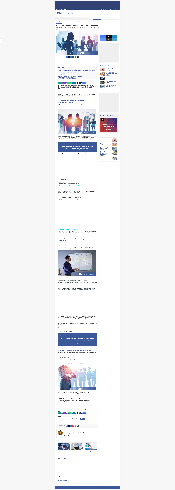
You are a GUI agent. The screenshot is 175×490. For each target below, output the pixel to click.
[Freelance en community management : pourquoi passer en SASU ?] (102, 74)
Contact (117, 487)
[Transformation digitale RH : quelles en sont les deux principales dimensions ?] (91, 446)
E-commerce (69, 17)
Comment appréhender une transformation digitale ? (67, 78)
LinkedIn (74, 82)
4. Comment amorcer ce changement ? (66, 75)
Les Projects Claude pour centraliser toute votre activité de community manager (111, 69)
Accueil (58, 21)
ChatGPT (59, 82)
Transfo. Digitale (64, 21)
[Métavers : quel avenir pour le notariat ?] (77, 446)
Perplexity (64, 82)
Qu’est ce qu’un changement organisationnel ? (67, 77)
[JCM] (65, 13)
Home (106, 487)
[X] (69, 57)
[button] (1, 41)
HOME (58, 17)
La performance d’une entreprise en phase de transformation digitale (70, 69)
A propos (109, 487)
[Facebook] (67, 57)
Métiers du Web (85, 17)
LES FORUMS (105, 9)
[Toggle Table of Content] (95, 67)
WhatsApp (69, 82)
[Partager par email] (78, 57)
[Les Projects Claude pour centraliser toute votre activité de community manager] (102, 69)
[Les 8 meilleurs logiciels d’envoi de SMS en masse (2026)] (102, 86)
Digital (61, 21)
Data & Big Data (63, 17)
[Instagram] (71, 435)
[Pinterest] (75, 57)
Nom (59, 472)
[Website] (64, 435)
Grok (80, 82)
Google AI (84, 82)
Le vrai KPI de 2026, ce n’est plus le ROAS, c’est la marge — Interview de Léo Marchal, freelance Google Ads (111, 78)
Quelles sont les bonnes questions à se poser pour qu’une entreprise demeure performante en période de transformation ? (77, 71)
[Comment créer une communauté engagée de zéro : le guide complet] (114, 158)
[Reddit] (75, 426)
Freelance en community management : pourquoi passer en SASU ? (111, 73)
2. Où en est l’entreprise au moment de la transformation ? (68, 73)
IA (73, 17)
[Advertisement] (98, 13)
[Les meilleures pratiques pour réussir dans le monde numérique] (64, 446)
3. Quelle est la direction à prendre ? (65, 74)
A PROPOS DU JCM (99, 9)
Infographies (77, 17)
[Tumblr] (73, 57)
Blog (103, 17)
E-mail (59, 476)
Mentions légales (113, 487)
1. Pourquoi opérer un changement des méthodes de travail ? (69, 72)
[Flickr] (68, 435)
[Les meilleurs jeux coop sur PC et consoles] (102, 82)
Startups (91, 17)
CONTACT (116, 9)
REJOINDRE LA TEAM (111, 9)
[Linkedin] (71, 57)
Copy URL (82, 418)
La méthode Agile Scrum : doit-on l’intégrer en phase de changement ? (70, 76)
